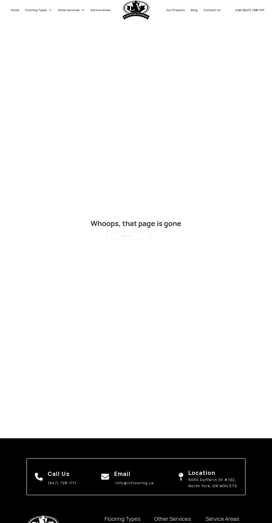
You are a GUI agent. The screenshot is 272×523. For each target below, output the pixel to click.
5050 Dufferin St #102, (212, 479)
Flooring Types (36, 10)
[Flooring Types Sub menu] (50, 10)
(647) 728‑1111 (62, 482)
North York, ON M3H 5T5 (212, 485)
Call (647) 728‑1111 (249, 10)
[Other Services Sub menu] (82, 10)
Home (15, 10)
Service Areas (100, 10)
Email (122, 473)
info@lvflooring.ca (134, 482)
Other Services (68, 10)
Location (201, 472)
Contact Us (212, 10)
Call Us (59, 473)
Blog (194, 10)
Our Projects (175, 10)
